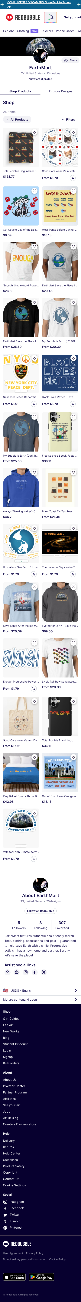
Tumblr (15, 1221)
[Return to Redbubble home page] (23, 17)
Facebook (17, 1208)
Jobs (6, 1111)
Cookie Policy (57, 1259)
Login (7, 1050)
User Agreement (13, 1253)
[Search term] (51, 17)
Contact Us (11, 1179)
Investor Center (14, 1086)
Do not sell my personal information (24, 1259)
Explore (8, 31)
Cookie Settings (14, 1185)
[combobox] (50, 17)
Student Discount (15, 1044)
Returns (8, 1147)
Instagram (17, 1202)
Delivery (9, 1141)
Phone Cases (65, 31)
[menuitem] (8, 30)
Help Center (11, 1153)
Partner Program (15, 1092)
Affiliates (9, 1099)
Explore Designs (60, 91)
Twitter (15, 1214)
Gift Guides (11, 1018)
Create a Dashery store (19, 1124)
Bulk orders (11, 1063)
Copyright (10, 1172)
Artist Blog (10, 1118)
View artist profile (40, 78)
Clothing (27, 31)
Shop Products (20, 91)
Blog (6, 1038)
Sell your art (12, 1105)
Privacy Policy (34, 1253)
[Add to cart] (73, 178)
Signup (8, 1057)
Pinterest (16, 1227)
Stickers (47, 31)
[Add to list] (34, 132)
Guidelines (10, 1160)
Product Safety (13, 1166)
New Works (11, 1031)
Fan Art (8, 1025)
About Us (9, 1079)
